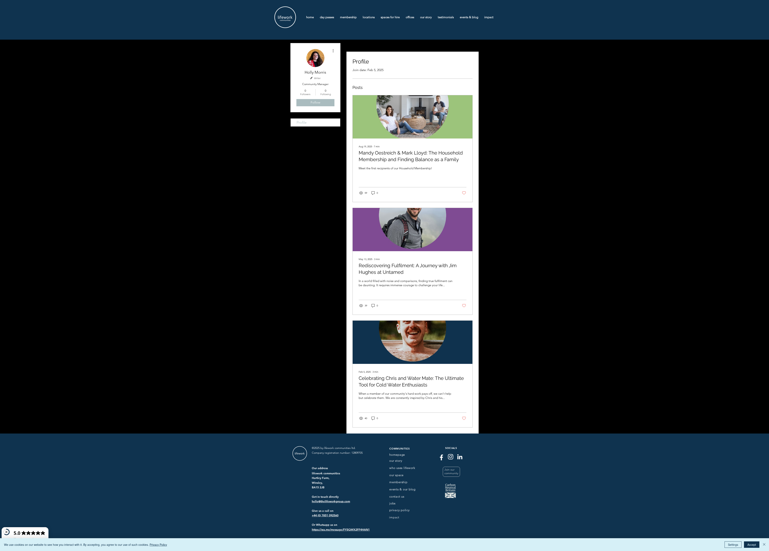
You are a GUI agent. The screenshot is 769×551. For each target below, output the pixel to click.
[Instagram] (450, 456)
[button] (451, 472)
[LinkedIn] (459, 456)
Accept (751, 545)
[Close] (764, 544)
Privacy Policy (158, 545)
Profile (302, 122)
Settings (733, 545)
